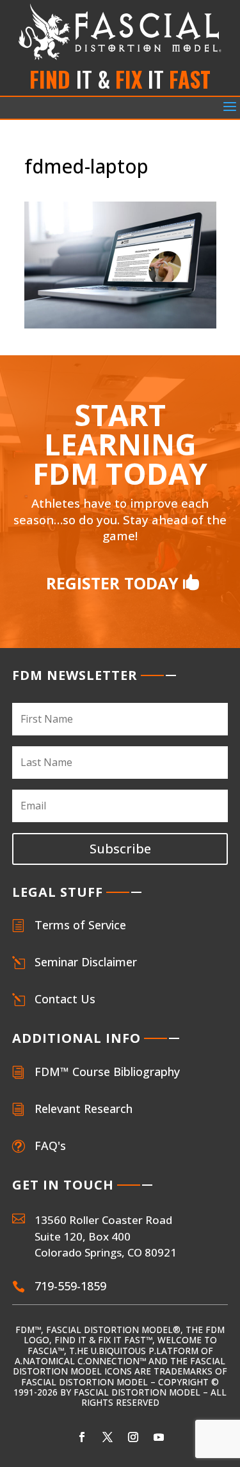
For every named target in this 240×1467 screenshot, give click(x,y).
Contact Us (65, 998)
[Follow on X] (107, 1437)
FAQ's (50, 1145)
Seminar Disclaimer (86, 961)
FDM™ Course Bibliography (107, 1071)
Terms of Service (80, 925)
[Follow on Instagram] (133, 1437)
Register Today (112, 583)
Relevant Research (83, 1108)
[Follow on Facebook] (82, 1437)
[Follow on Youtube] (158, 1437)
